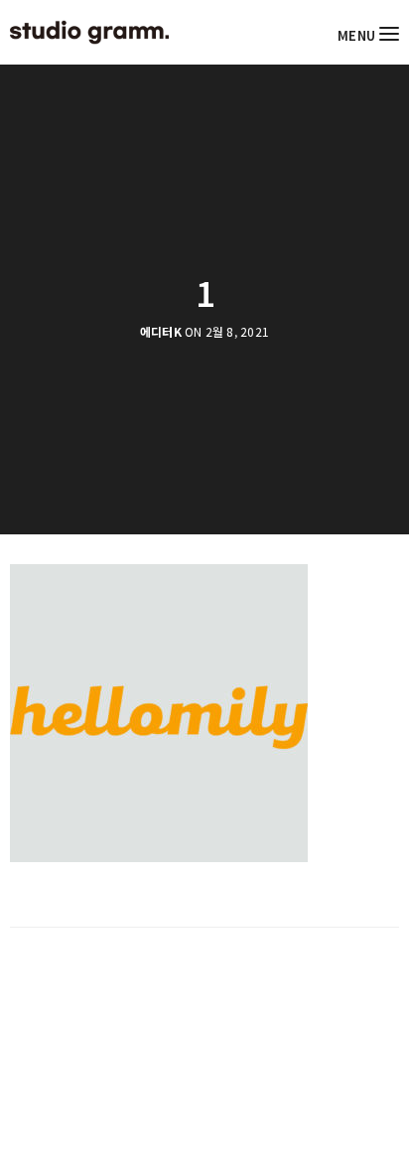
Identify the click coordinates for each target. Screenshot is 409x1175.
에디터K (161, 332)
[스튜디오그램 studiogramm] (89, 32)
